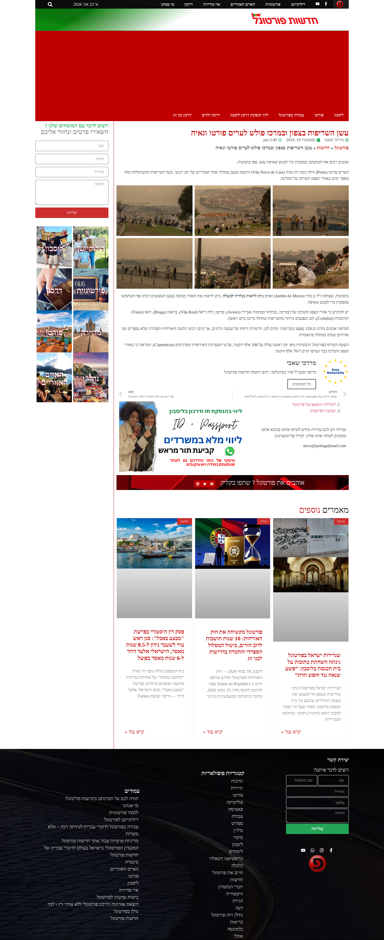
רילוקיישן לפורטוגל (121, 819)
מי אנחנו (167, 4)
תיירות (237, 788)
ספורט (237, 823)
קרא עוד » (291, 732)
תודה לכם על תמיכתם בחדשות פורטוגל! (101, 798)
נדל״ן (238, 830)
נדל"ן (91, 378)
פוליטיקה (234, 802)
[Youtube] (317, 3)
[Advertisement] (192, 70)
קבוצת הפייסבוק (323, 411)
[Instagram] (322, 850)
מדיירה (90, 332)
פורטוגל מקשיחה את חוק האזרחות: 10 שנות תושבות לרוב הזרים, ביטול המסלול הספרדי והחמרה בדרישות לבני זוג (234, 645)
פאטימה (235, 809)
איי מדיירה (211, 4)
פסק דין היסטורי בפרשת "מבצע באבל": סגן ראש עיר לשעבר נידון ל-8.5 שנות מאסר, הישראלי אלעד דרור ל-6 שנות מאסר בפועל (155, 645)
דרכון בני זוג (182, 115)
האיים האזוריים (242, 4)
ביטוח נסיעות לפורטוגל (117, 897)
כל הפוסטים (302, 384)
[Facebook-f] (325, 3)
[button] (50, 4)
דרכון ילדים (211, 115)
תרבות (237, 781)
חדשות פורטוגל (124, 918)
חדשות (323, 147)
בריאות (236, 922)
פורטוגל (342, 147)
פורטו (319, 115)
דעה (239, 908)
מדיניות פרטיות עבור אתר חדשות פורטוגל (100, 840)
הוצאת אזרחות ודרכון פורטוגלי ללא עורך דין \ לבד (93, 904)
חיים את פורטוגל (227, 872)
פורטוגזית (273, 4)
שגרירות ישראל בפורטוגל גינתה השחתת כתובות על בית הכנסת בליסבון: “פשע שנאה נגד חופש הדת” (313, 665)
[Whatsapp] (313, 850)
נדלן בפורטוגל (126, 911)
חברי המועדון (230, 886)
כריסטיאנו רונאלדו (226, 858)
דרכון (188, 4)
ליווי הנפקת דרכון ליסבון (249, 115)
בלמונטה (235, 929)
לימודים (236, 851)
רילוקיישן (298, 4)
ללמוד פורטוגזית (123, 812)
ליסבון (339, 115)
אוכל (238, 936)
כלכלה (237, 865)
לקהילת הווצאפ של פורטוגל (314, 404)
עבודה (237, 816)
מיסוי (238, 837)
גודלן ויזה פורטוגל (227, 915)
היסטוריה (234, 893)
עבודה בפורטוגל (291, 115)
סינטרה (131, 862)
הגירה (237, 900)
